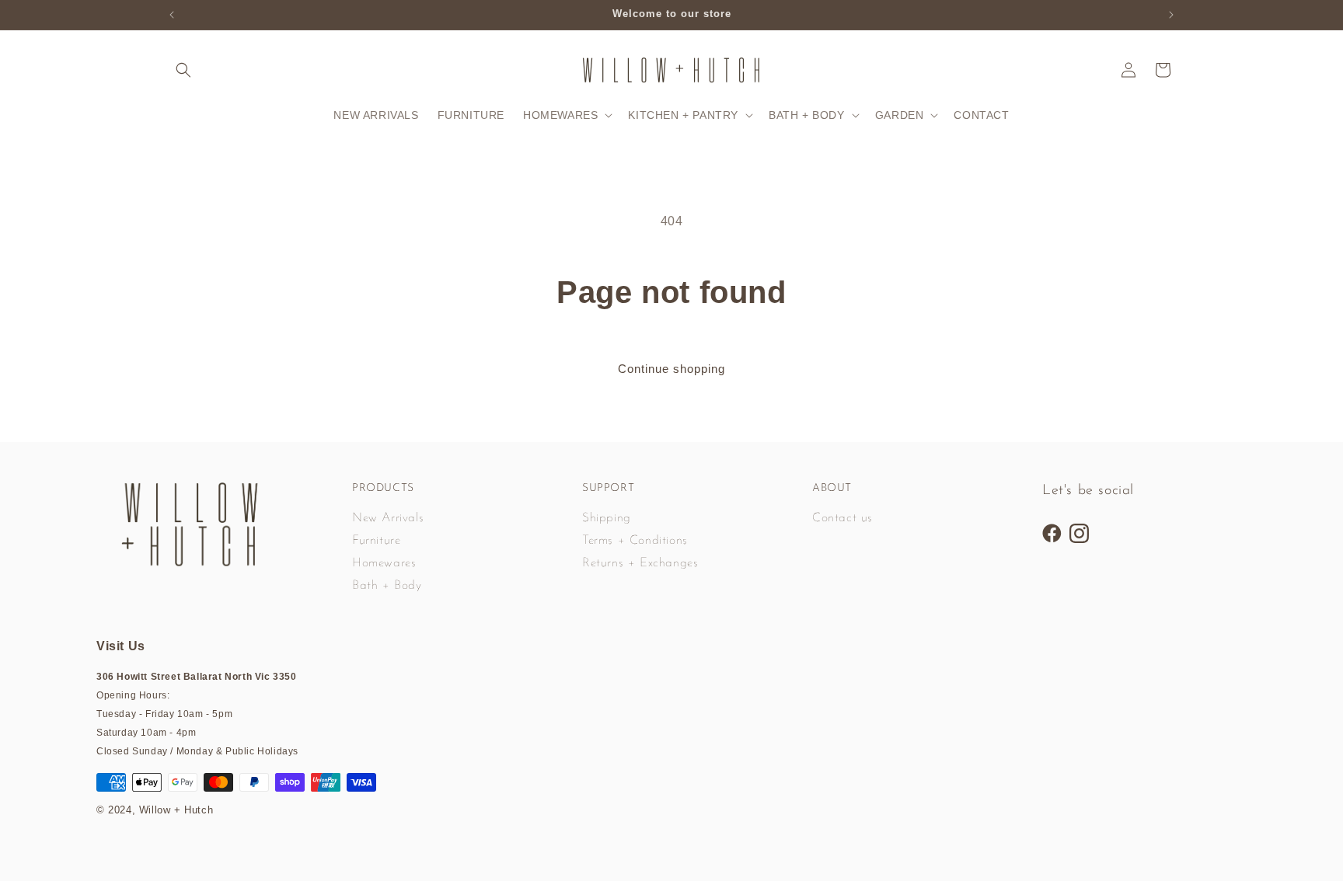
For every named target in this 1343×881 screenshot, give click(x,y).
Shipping (606, 518)
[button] (183, 70)
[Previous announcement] (172, 15)
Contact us (842, 518)
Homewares (384, 563)
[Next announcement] (1171, 15)
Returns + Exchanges (640, 563)
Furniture (376, 541)
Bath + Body (387, 586)
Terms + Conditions (635, 541)
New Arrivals (388, 518)
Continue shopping (671, 368)
